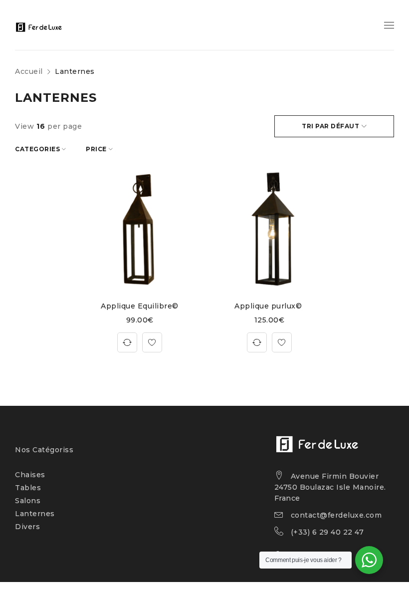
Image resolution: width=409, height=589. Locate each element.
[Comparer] (127, 342)
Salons (27, 500)
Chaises (30, 474)
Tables (28, 487)
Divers (27, 526)
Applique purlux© (269, 305)
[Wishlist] (152, 342)
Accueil (29, 71)
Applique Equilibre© (140, 305)
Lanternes (35, 513)
